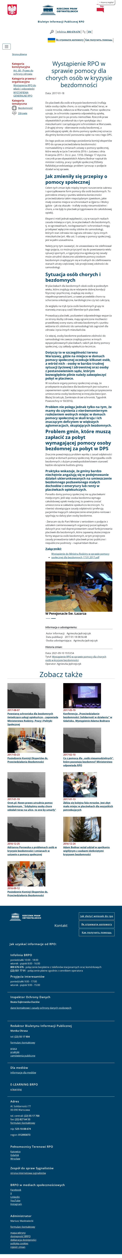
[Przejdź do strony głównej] (61, 9)
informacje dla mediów (23, 1076)
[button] (50, 594)
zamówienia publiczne (22, 1059)
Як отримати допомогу (96, 928)
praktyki (14, 1055)
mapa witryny (18, 1236)
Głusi (84, 32)
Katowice (15, 1155)
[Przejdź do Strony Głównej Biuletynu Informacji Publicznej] (100, 8)
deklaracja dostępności (23, 1243)
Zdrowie (22, 113)
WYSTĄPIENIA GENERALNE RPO (22, 94)
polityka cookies (19, 1247)
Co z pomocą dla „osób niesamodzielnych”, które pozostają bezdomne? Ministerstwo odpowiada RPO (88, 765)
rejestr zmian (17, 1250)
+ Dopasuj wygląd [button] (106, 2)
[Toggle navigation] (6, 47)
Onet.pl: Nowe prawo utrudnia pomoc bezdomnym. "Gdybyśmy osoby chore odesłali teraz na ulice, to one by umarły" (31, 810)
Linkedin (15, 1200)
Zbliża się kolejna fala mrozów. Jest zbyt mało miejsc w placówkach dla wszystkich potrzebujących (88, 810)
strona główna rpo (25, 921)
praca (13, 1052)
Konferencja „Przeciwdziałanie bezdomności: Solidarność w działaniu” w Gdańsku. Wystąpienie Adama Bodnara (87, 721)
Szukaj (52, 32)
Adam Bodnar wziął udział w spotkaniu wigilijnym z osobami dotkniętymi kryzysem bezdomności (86, 854)
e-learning (16, 1093)
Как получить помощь (97, 936)
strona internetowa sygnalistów (28, 1176)
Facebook (15, 1193)
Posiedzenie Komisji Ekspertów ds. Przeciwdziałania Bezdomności (27, 763)
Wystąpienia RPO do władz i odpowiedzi (24, 87)
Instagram (16, 1207)
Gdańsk (14, 1158)
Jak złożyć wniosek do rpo (96, 919)
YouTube (15, 1204)
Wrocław (15, 1162)
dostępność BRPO (20, 1240)
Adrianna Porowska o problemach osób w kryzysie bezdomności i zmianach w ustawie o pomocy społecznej (32, 854)
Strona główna (19, 54)
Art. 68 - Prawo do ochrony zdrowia (23, 72)
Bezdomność (25, 108)
